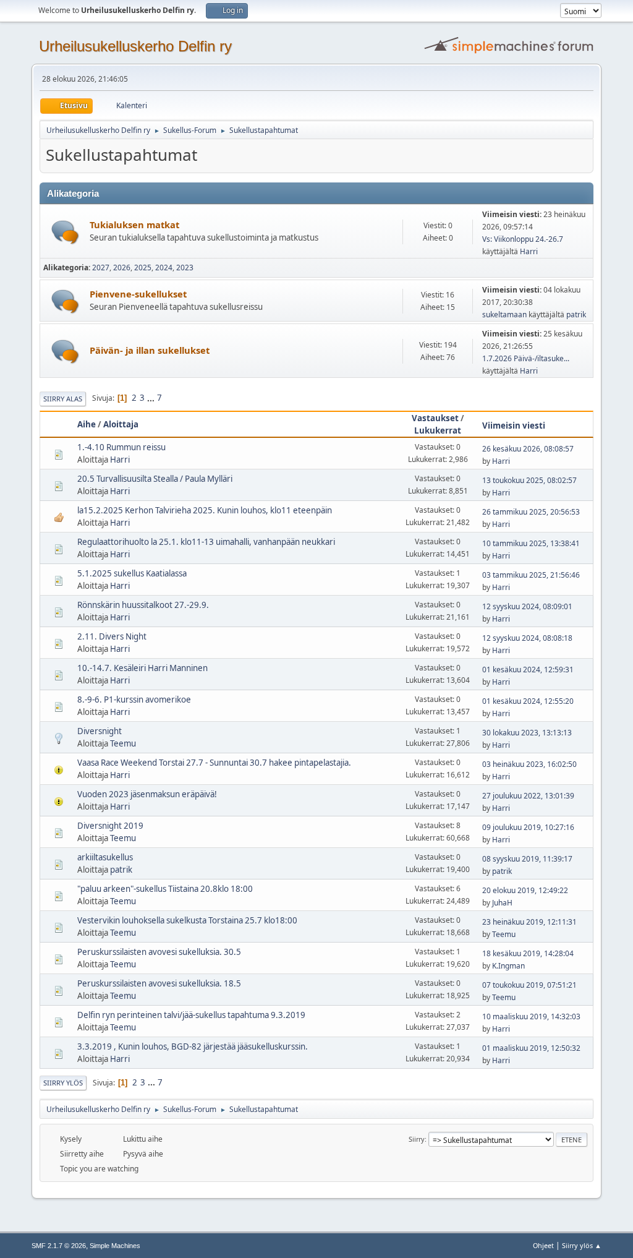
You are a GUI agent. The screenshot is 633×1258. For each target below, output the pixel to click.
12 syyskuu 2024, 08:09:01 (527, 606)
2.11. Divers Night (112, 636)
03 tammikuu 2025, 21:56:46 (531, 575)
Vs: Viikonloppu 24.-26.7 (522, 239)
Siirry (417, 1139)
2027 (100, 267)
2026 (121, 267)
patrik (576, 314)
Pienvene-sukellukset (138, 294)
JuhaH (502, 902)
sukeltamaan (504, 314)
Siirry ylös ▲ (581, 1245)
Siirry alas (62, 398)
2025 (142, 267)
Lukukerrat (437, 430)
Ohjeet (543, 1245)
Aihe (86, 424)
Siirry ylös (63, 1082)
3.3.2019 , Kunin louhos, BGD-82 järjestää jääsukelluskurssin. (192, 1046)
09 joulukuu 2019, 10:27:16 (528, 827)
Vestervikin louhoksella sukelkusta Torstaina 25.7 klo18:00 (187, 920)
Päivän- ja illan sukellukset (150, 350)
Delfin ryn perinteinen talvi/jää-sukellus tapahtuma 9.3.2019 (191, 1015)
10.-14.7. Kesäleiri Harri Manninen (142, 668)
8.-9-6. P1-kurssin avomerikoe (134, 699)
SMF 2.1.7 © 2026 (59, 1245)
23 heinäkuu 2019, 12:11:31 (529, 922)
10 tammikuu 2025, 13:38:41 (531, 543)
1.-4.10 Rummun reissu (121, 447)
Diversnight (99, 731)
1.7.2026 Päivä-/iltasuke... (525, 358)
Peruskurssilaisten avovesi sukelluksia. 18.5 (159, 983)
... (151, 397)
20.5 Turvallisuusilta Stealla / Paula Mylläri (154, 478)
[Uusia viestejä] (65, 232)
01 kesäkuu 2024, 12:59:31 (528, 669)
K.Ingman (508, 966)
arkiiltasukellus (105, 857)
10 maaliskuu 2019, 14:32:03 (531, 1016)
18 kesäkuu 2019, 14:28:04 (528, 953)
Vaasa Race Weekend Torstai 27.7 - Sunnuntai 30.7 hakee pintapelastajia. (214, 762)
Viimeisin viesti (513, 425)
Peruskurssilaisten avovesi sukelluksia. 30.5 (159, 951)
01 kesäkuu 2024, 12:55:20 (528, 701)
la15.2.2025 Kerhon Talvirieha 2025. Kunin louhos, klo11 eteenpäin (204, 510)
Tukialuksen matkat (134, 224)
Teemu (123, 743)
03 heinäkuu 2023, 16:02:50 (529, 764)
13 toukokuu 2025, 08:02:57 (529, 480)
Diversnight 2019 (110, 825)
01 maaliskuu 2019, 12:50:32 (531, 1048)
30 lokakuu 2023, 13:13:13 (527, 732)
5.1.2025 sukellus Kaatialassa (132, 573)
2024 (163, 267)
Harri (529, 251)
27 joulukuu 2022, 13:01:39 (528, 795)
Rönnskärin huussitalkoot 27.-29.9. (143, 604)
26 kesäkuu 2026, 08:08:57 (528, 448)
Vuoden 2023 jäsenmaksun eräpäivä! (147, 794)
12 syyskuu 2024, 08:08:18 (527, 638)
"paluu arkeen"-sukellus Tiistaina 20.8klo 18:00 (165, 888)
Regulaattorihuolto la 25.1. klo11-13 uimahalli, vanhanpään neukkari (206, 541)
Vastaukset (435, 418)
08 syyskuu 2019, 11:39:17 (527, 859)
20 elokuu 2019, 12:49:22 (525, 890)
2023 (184, 267)
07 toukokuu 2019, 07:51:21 (529, 985)
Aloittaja (120, 424)
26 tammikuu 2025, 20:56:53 (531, 512)
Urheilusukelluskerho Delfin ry (135, 46)
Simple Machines (115, 1245)
